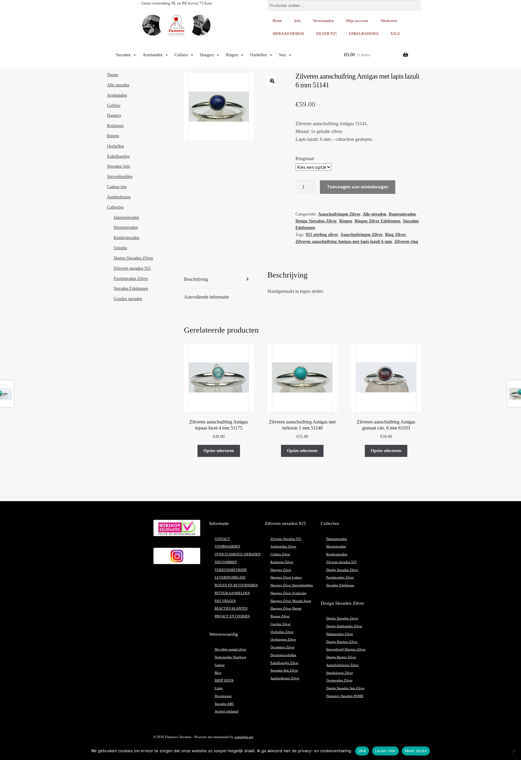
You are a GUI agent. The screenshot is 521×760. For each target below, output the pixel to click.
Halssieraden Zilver (339, 634)
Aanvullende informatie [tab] (206, 296)
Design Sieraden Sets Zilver (345, 688)
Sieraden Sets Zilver (284, 670)
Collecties (115, 207)
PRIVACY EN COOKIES (232, 616)
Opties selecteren (219, 450)
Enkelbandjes (118, 156)
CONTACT (222, 539)
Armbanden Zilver (283, 546)
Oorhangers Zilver (283, 639)
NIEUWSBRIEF (226, 562)
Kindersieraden (126, 237)
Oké (362, 750)
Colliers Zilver (280, 554)
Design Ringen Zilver (341, 657)
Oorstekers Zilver (282, 647)
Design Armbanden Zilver (344, 626)
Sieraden (123, 55)
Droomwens (223, 696)
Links (219, 688)
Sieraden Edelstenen (131, 288)
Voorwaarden (323, 20)
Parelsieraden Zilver (131, 278)
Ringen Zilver (280, 616)
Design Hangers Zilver (342, 642)
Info (297, 20)
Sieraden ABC (224, 704)
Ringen (232, 55)
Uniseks (120, 248)
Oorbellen (258, 55)
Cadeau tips (117, 187)
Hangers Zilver (280, 570)
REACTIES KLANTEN (231, 608)
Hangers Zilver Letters (286, 577)
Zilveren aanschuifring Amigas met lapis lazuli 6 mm (343, 241)
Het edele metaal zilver (230, 649)
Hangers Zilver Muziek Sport (290, 601)
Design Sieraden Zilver (316, 221)
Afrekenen (388, 20)
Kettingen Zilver (281, 562)
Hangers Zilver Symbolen (288, 593)
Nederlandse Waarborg (230, 657)
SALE (395, 33)
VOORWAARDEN (227, 546)
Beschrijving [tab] (196, 279)
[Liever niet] (513, 751)
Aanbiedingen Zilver (284, 678)
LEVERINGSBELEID (230, 577)
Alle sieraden (374, 214)
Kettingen (115, 125)
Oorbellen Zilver (282, 632)
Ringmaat (304, 158)
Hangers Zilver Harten (286, 608)
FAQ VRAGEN (225, 601)
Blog (218, 673)
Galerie (220, 665)
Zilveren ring (406, 241)
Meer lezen (416, 750)
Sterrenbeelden (119, 176)
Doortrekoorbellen (283, 655)
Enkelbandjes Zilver (284, 663)
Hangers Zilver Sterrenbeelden (291, 585)
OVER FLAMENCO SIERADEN (237, 554)
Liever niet (385, 750)
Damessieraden (402, 214)
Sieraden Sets (118, 166)
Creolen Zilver (280, 624)
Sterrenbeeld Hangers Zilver (345, 649)
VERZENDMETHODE (231, 570)
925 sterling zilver (322, 234)
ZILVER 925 (326, 33)
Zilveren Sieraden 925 (286, 539)
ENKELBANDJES (363, 33)
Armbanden (153, 55)
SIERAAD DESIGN (288, 33)
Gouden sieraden (128, 298)
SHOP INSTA (224, 680)
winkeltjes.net (243, 737)
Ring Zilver (395, 234)
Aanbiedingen (119, 197)
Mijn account (357, 20)
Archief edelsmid (226, 711)
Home (277, 20)
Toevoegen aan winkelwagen (357, 187)
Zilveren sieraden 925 (132, 268)
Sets (282, 55)
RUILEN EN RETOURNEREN (236, 585)
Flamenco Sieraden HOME (345, 696)
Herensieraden (126, 227)
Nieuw (112, 75)
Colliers (181, 55)
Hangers (207, 55)
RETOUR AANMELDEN (232, 593)
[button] (272, 81)
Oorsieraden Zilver (339, 680)
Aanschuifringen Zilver (339, 214)
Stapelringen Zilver (339, 673)
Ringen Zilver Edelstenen (377, 221)
